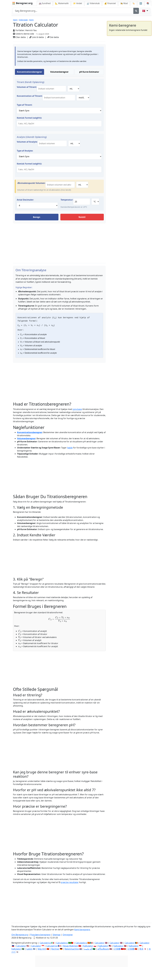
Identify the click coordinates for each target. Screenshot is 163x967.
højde (70, 447)
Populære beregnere (40, 934)
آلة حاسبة (88, 949)
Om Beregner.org (19, 934)
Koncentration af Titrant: (30, 96)
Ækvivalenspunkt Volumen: (31, 183)
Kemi (31, 20)
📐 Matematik (62, 3)
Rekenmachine (72, 949)
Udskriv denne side (24, 33)
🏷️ (133, 3)
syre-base (77, 409)
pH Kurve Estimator (89, 71)
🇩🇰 (144, 10)
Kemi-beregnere (82, 929)
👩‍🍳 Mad (124, 3)
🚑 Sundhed (45, 3)
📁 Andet (77, 3)
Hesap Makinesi (70, 945)
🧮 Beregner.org (22, 3)
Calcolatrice (45, 942)
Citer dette (20, 37)
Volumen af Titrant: (27, 87)
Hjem (15, 20)
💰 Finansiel (110, 3)
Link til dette (37, 37)
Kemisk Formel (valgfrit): (29, 117)
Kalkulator (88, 945)
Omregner (68, 934)
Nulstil (82, 217)
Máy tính (42, 949)
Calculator (99, 942)
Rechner (55, 949)
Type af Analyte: (25, 150)
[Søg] (136, 11)
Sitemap (56, 934)
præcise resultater (70, 882)
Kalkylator (16, 949)
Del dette (54, 37)
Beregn (36, 217)
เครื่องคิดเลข (103, 949)
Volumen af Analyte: (27, 141)
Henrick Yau (31, 30)
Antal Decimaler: (25, 199)
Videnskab (23, 20)
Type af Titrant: (24, 104)
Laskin (29, 949)
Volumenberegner (59, 71)
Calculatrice (51, 945)
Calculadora (62, 942)
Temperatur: (67, 199)
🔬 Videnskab (93, 3)
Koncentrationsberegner (29, 71)
